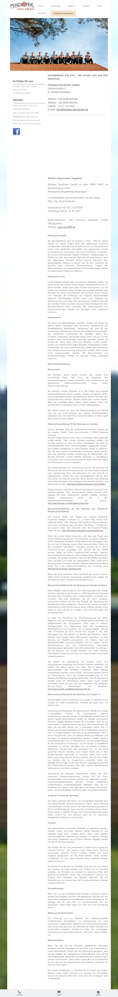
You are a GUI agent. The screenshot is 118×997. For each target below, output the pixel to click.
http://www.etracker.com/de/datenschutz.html (68, 503)
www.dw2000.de (66, 227)
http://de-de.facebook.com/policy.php (64, 569)
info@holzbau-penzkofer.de (72, 109)
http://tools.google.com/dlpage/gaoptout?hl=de (69, 689)
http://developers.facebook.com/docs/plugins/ (82, 530)
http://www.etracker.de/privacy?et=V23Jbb (86, 484)
